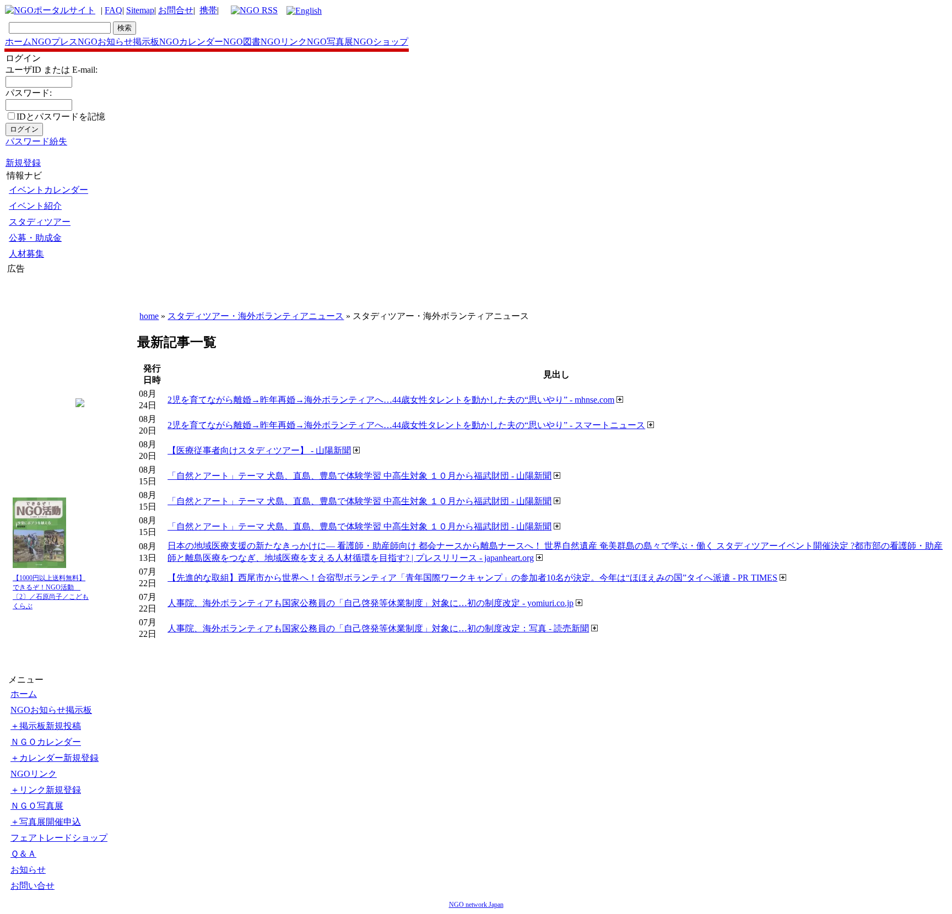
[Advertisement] (40, 341)
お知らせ (28, 869)
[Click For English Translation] (304, 10)
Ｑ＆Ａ (23, 853)
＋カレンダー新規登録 (54, 757)
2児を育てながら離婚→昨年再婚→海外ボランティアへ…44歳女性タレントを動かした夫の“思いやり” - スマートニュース (406, 425)
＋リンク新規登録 (45, 789)
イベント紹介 (35, 205)
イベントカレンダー (48, 189)
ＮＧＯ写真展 (36, 805)
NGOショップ (380, 41)
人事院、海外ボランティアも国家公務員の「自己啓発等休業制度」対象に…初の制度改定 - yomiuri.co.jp (370, 603)
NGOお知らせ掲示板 (118, 41)
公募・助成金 (35, 237)
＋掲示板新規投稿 (45, 726)
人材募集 (26, 253)
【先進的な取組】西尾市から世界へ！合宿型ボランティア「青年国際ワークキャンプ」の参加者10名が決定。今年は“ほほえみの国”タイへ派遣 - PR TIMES (472, 577)
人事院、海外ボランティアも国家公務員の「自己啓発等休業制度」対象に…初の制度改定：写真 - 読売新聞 (378, 628)
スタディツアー (40, 221)
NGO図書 (242, 41)
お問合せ (175, 10)
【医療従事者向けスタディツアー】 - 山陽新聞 (259, 450)
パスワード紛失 (36, 141)
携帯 (208, 10)
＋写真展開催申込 (45, 821)
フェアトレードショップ (58, 837)
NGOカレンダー (191, 41)
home (149, 316)
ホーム (18, 41)
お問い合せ (32, 885)
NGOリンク (284, 41)
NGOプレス (54, 41)
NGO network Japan (476, 904)
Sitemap (140, 10)
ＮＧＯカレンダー (45, 742)
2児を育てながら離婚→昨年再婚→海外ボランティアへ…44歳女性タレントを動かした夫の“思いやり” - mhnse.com (390, 399)
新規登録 (23, 162)
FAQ (113, 10)
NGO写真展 (330, 41)
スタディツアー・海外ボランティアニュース (255, 316)
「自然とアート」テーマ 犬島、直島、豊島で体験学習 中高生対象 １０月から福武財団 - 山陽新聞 (359, 475)
